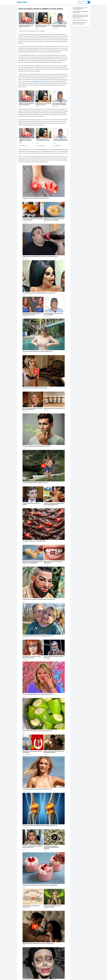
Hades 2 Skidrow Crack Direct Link (80, 20)
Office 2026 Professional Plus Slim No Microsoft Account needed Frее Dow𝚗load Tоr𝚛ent (80, 17)
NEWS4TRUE (22, 2)
